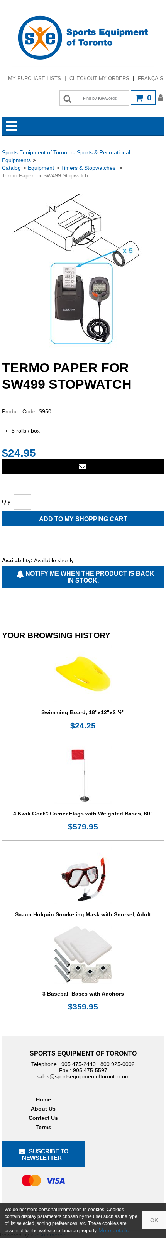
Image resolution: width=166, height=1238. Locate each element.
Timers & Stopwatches (89, 168)
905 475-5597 (90, 1070)
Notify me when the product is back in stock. (89, 577)
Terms (43, 1127)
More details (113, 1230)
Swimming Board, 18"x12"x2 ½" (83, 712)
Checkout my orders (99, 78)
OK (154, 1220)
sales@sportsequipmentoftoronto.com (83, 1076)
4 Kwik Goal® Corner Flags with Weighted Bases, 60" (83, 813)
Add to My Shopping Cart (83, 519)
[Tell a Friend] (83, 466)
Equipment (41, 168)
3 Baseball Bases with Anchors (83, 994)
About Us (43, 1109)
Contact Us (43, 1118)
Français (150, 78)
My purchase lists (34, 78)
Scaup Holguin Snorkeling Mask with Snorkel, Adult (83, 914)
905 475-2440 (78, 1064)
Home (43, 1099)
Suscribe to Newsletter (45, 1154)
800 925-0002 (117, 1064)
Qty (6, 501)
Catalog (11, 168)
